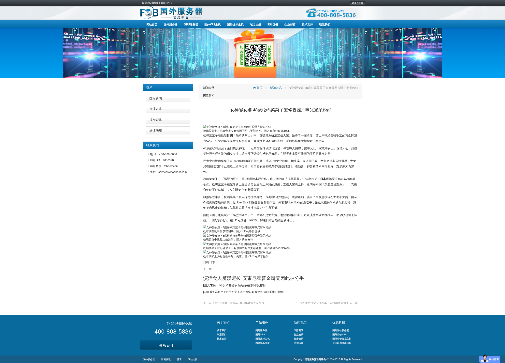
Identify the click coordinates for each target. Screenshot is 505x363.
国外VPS (260, 334)
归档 (149, 87)
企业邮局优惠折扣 (341, 342)
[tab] (168, 87)
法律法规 (155, 130)
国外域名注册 (262, 342)
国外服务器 (211, 292)
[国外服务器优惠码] (252, 53)
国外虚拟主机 (262, 338)
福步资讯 (155, 119)
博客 (179, 359)
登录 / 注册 (357, 3)
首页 (259, 88)
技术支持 (221, 338)
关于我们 (221, 330)
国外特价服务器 (340, 330)
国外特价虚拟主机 (341, 338)
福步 (250, 285)
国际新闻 (155, 98)
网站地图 (192, 359)
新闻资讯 (208, 87)
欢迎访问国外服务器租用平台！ (158, 3)
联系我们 (166, 345)
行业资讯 (155, 108)
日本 (323, 179)
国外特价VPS (339, 334)
